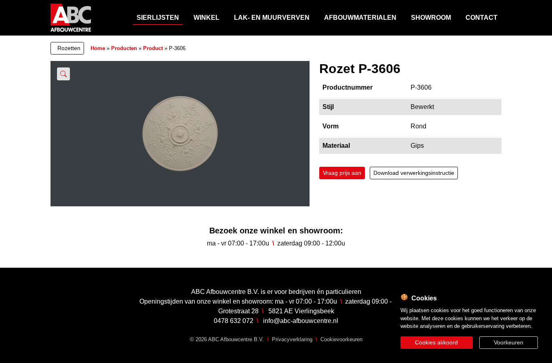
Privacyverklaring (292, 339)
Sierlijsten (158, 17)
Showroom (431, 17)
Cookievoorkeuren (341, 339)
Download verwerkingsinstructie (413, 173)
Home (98, 48)
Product (153, 48)
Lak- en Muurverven (272, 17)
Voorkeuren (508, 342)
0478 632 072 (233, 320)
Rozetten (68, 48)
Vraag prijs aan (342, 173)
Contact (481, 17)
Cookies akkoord (436, 342)
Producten (124, 48)
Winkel (206, 17)
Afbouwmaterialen (360, 17)
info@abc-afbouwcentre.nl (300, 320)
